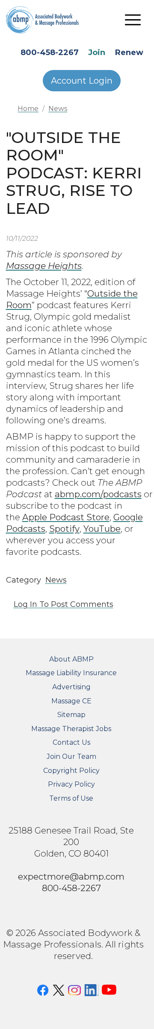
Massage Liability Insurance (71, 673)
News (57, 109)
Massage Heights (44, 265)
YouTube (102, 528)
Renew (129, 52)
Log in (25, 604)
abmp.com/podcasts (98, 494)
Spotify (64, 528)
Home (28, 109)
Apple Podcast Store (66, 517)
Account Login (82, 81)
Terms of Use (71, 798)
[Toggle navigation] (133, 19)
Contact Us (71, 742)
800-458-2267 (50, 52)
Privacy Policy (71, 784)
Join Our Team (71, 756)
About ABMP (71, 659)
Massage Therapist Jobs (71, 729)
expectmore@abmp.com (71, 876)
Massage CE (71, 701)
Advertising (71, 687)
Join (96, 52)
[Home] (49, 19)
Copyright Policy (71, 771)
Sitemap (71, 715)
